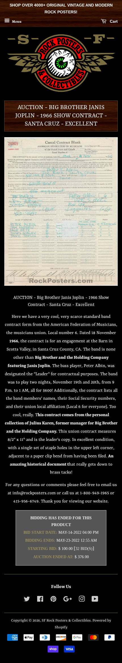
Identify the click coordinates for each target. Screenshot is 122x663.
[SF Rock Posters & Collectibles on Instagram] (82, 600)
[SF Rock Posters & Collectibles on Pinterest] (53, 600)
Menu (16, 22)
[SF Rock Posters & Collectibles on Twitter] (27, 600)
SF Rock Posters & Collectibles (66, 620)
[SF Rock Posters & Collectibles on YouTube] (95, 600)
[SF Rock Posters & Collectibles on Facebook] (40, 600)
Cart (113, 21)
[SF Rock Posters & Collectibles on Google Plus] (67, 600)
